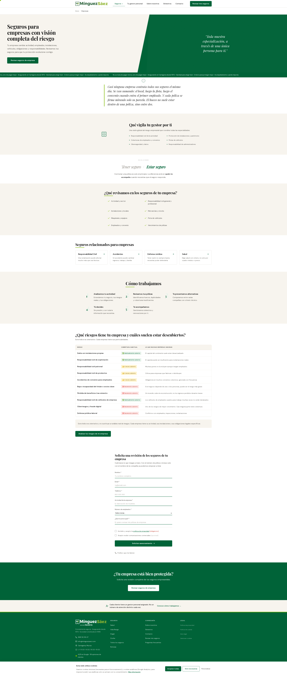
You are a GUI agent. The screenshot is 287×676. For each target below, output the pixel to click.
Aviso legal (183, 634)
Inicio (77, 11)
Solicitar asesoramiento (142, 543)
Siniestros (167, 4)
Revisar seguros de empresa (23, 60)
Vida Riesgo (114, 630)
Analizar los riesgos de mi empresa (93, 434)
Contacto (179, 4)
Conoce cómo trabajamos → (169, 606)
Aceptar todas (173, 669)
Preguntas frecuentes (153, 643)
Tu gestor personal (135, 4)
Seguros (118, 4)
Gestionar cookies (186, 638)
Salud (112, 625)
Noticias (113, 647)
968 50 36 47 (83, 637)
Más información (134, 672)
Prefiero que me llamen (126, 553)
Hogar (112, 634)
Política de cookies (186, 630)
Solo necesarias (191, 669)
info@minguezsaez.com (87, 641)
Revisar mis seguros (200, 4)
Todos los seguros (117, 643)
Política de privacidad (187, 625)
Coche (112, 638)
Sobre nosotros (153, 4)
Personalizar (205, 669)
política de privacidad (141, 531)
